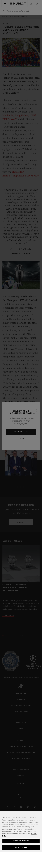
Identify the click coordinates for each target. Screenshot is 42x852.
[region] (21, 831)
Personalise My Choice (21, 841)
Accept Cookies (21, 847)
